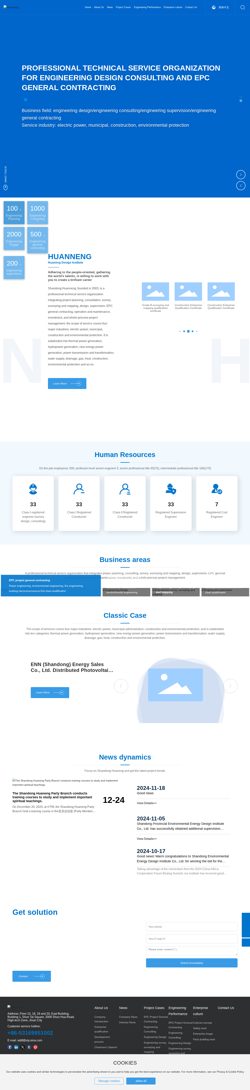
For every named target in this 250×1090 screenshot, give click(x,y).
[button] (241, 96)
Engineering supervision (221, 571)
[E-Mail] (246, 925)
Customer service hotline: (24, 1026)
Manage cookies (109, 1081)
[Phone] (246, 917)
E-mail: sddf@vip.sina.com (25, 1040)
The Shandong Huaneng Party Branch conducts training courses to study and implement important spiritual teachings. (52, 797)
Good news (145, 793)
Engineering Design (119, 571)
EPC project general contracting (29, 580)
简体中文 (224, 7)
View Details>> (147, 803)
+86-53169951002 (30, 1033)
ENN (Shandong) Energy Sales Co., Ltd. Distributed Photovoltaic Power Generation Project (71, 670)
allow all (141, 1081)
